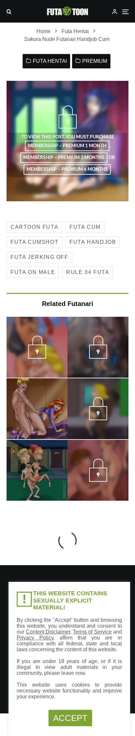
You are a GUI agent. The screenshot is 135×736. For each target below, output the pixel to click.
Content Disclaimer (48, 632)
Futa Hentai (50, 61)
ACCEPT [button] (70, 718)
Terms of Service (92, 632)
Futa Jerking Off (39, 257)
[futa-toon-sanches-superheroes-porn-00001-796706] (98, 356)
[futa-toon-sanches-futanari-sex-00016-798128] (37, 356)
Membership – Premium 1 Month (67, 146)
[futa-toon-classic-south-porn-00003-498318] (98, 418)
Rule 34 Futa (87, 272)
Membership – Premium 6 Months (67, 169)
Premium (94, 61)
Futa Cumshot (34, 242)
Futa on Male (32, 272)
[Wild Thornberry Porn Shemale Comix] (37, 470)
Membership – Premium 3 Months (64, 157)
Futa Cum (85, 227)
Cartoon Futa (34, 227)
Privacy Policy (35, 637)
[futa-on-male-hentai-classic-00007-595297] (98, 479)
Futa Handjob (92, 242)
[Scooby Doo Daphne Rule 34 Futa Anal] (37, 408)
